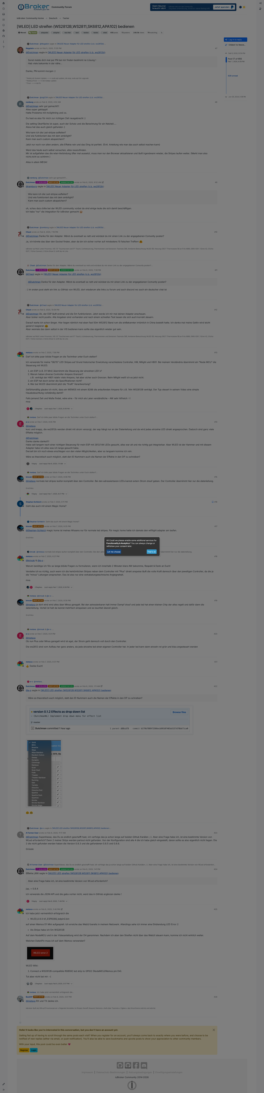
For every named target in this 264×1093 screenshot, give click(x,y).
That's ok (151, 552)
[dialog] (132, 546)
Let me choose (113, 552)
